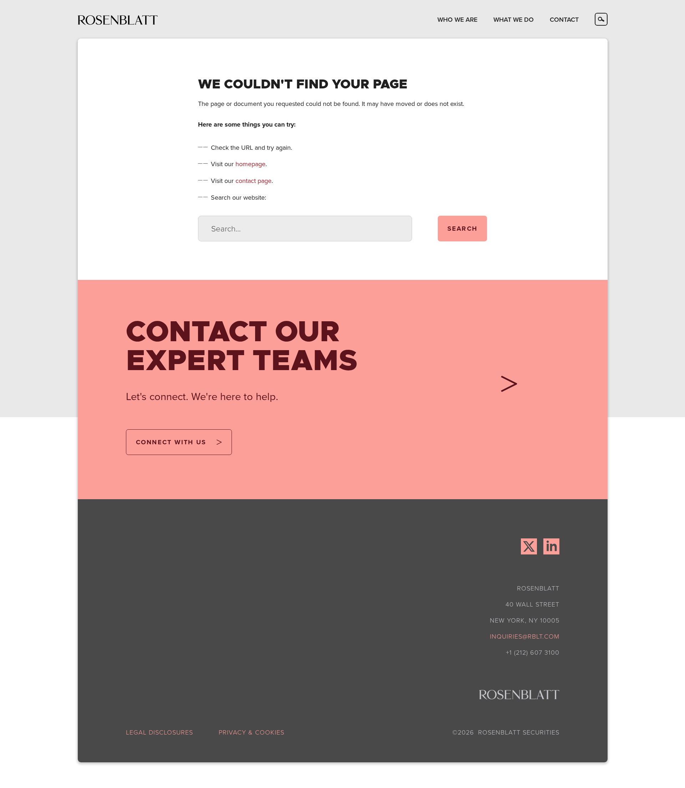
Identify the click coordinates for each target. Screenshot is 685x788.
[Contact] (505, 387)
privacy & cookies (251, 732)
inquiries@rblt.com (524, 636)
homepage (250, 163)
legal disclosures (159, 732)
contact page (253, 180)
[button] (457, 19)
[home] (118, 19)
